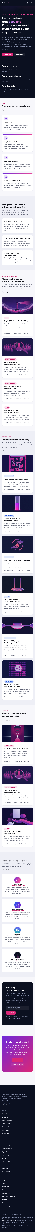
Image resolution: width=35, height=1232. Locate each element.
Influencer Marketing (11, 161)
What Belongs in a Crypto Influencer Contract (12, 387)
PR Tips (7, 317)
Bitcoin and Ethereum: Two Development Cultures (13, 642)
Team (3, 1183)
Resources (5, 1168)
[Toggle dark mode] (27, 2)
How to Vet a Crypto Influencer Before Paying (12, 363)
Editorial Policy (6, 1193)
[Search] (23, 2)
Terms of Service (7, 1203)
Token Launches (9, 745)
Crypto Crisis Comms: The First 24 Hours (17, 321)
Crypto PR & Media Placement (13, 142)
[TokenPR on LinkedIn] (7, 1104)
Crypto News (5, 1152)
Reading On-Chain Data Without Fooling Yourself (12, 685)
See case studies (17, 1064)
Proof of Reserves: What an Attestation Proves (12, 519)
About (3, 1180)
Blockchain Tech (6, 1145)
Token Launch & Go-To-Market (13, 181)
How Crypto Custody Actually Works (16, 479)
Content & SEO (8, 122)
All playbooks (6, 292)
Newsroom (5, 1142)
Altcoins (7, 596)
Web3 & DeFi (5, 1155)
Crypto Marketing (7, 1148)
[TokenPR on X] (3, 1104)
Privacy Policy (6, 1206)
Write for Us (5, 1186)
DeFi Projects (6, 1165)
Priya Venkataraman (9, 489)
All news (5, 451)
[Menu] (31, 2)
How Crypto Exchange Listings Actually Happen (12, 600)
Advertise (4, 1199)
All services (6, 110)
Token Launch (6, 1123)
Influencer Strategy (10, 359)
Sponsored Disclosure (8, 1196)
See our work (19, 54)
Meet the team (7, 870)
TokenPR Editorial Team (17, 959)
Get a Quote (5, 1133)
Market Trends (9, 476)
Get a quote (7, 54)
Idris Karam (7, 655)
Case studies (5, 1130)
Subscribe (11, 1012)
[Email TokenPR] (10, 1104)
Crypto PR (5, 1117)
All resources (6, 720)
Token (5, 3)
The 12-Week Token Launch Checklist (16, 749)
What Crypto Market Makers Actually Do (17, 560)
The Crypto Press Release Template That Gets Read (12, 832)
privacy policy (16, 1018)
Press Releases (6, 1171)
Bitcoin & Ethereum (10, 638)
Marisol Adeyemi (8, 333)
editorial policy (13, 1220)
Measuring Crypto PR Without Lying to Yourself (12, 411)
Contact (4, 1190)
